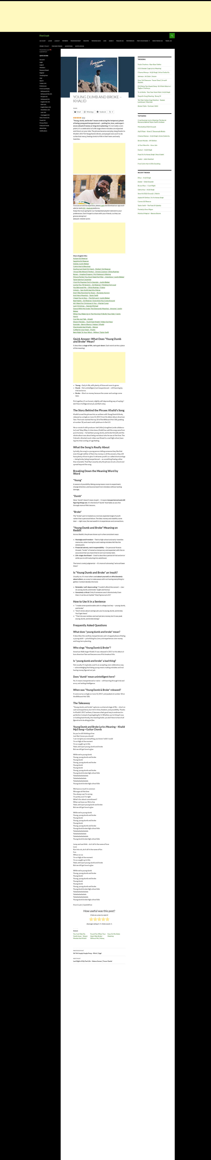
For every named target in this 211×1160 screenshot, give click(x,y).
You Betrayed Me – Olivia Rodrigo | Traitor (89, 287)
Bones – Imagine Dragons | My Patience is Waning (92, 274)
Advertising (69, 46)
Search (111, 41)
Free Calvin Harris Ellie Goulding (149, 164)
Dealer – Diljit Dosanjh (146, 182)
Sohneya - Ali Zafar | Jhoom (147, 76)
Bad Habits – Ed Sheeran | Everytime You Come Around (94, 301)
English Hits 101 (45, 102)
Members (65, 41)
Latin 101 (43, 112)
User (104, 41)
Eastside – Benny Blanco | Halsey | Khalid (88, 324)
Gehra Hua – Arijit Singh (146, 190)
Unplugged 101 (45, 115)
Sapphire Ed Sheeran (81, 261)
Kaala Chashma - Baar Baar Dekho (149, 64)
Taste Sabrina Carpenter (82, 279)
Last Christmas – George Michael (85, 306)
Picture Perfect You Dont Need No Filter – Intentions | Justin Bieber (98, 277)
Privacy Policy (44, 46)
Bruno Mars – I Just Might (146, 186)
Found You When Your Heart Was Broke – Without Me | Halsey (98, 936)
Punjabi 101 (44, 96)
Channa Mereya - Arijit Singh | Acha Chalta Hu (153, 72)
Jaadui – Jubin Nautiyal (146, 159)
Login (50, 41)
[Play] (99, 189)
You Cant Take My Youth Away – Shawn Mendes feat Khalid (80, 936)
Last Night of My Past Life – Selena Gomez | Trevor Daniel (92, 960)
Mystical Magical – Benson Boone (149, 213)
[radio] (91, 919)
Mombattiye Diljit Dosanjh (147, 127)
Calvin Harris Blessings (81, 266)
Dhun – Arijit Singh (144, 178)
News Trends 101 (157, 41)
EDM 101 (43, 104)
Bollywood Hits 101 (46, 94)
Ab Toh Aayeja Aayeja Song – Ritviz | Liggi (87, 952)
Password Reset (76, 41)
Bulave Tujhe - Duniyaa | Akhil (148, 106)
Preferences (130, 41)
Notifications (79, 46)
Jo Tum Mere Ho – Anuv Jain (147, 145)
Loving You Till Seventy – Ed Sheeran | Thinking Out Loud (94, 285)
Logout (57, 41)
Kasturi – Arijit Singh (145, 150)
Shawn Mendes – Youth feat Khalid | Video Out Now (93, 322)
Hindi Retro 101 (45, 110)
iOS (84, 208)
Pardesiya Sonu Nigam (145, 209)
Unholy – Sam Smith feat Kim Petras (86, 290)
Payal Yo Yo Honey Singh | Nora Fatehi (151, 154)
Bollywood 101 (45, 91)
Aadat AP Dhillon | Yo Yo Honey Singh (151, 197)
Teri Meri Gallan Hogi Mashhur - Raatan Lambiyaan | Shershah (151, 101)
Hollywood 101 (45, 99)
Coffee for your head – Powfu (84, 330)
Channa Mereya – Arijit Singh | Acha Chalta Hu (154, 136)
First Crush (44, 35)
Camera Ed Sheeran (144, 201)
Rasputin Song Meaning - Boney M (149, 96)
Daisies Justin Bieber (81, 264)
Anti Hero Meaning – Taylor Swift (85, 295)
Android (89, 208)
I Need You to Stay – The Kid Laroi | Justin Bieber (91, 298)
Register (86, 41)
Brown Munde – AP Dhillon (147, 141)
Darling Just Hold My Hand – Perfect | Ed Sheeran (92, 269)
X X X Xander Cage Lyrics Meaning (149, 68)
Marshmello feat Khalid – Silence (85, 327)
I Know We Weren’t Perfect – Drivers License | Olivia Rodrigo (96, 272)
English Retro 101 (46, 107)
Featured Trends (57, 46)
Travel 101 (168, 41)
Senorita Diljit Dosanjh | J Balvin (149, 194)
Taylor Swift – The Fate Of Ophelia (149, 205)
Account (42, 41)
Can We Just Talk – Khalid (83, 319)
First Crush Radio (142, 41)
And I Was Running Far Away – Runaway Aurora (91, 293)
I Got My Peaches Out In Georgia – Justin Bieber (91, 282)
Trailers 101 (120, 41)
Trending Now (96, 41)
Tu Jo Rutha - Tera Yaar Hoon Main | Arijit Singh (154, 92)
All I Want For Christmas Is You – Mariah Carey (91, 303)
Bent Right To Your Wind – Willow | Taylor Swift (91, 332)
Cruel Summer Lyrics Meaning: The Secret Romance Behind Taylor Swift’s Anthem (152, 121)
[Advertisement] (66, 16)
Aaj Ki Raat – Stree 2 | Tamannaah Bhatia (151, 131)
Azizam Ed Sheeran (80, 258)
